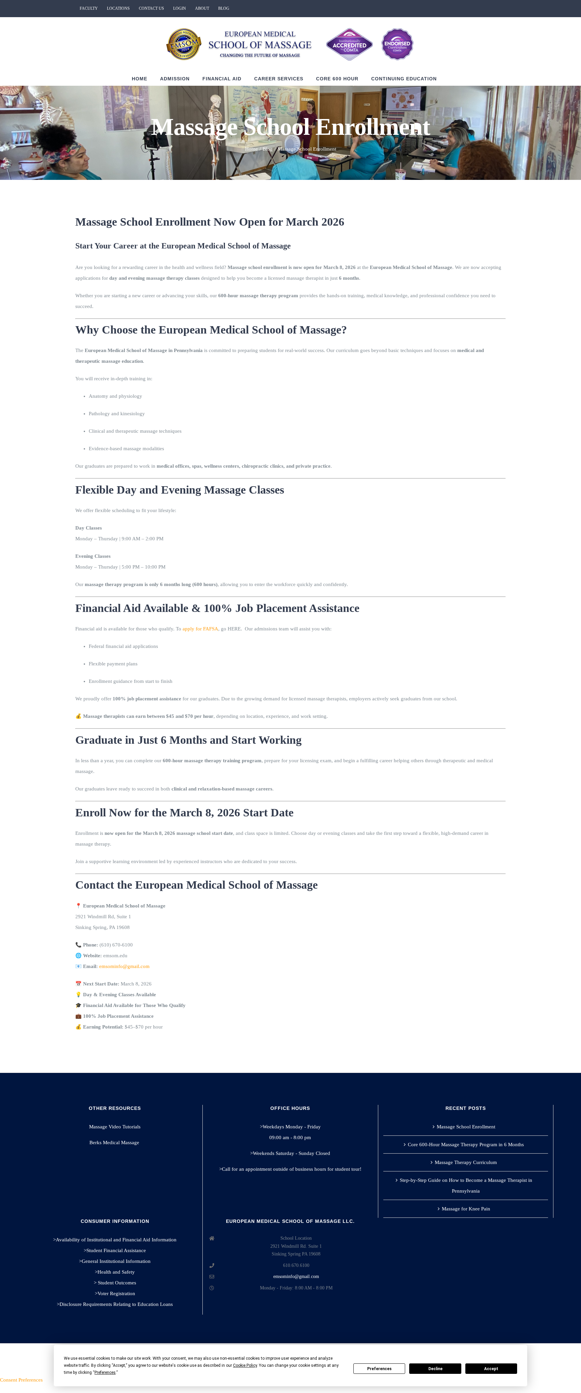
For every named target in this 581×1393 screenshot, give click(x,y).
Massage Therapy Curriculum (466, 1162)
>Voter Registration (115, 1293)
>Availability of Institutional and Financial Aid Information (115, 1239)
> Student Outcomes (115, 1282)
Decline (435, 1368)
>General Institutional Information (115, 1261)
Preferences (379, 1368)
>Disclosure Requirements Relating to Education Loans (115, 1304)
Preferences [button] (105, 1372)
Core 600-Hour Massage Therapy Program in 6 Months (466, 1144)
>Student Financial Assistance (115, 1250)
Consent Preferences (21, 1380)
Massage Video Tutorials (115, 1126)
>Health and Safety (115, 1272)
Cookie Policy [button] (245, 1365)
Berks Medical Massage (115, 1142)
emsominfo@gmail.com (296, 1276)
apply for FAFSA (200, 628)
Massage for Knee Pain (466, 1208)
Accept (491, 1368)
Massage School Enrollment (466, 1126)
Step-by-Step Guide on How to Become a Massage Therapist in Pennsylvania (466, 1185)
